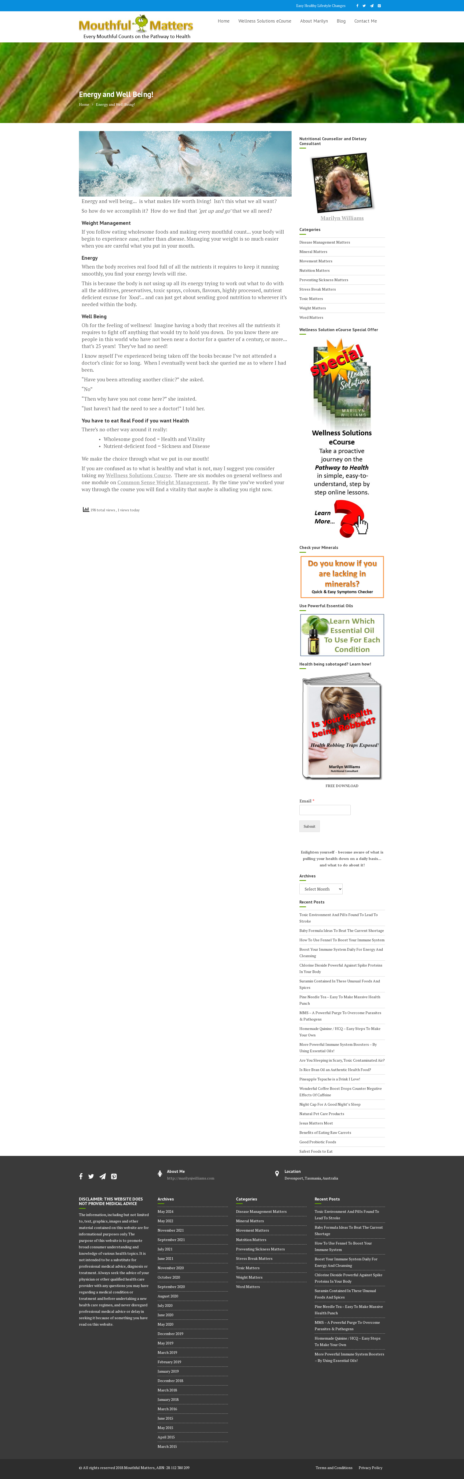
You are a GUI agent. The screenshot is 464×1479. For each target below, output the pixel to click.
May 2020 (165, 1324)
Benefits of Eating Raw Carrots (325, 1132)
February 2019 (169, 1361)
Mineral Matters (313, 251)
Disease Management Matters (324, 242)
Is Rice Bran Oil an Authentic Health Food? (335, 1069)
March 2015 (167, 1446)
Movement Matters (315, 260)
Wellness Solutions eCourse (264, 21)
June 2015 (165, 1418)
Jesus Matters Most (316, 1123)
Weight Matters (312, 307)
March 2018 (167, 1390)
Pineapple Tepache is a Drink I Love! (329, 1079)
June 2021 (165, 1258)
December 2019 (170, 1333)
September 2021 (171, 1239)
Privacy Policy (370, 1467)
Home (224, 21)
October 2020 (169, 1277)
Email (306, 801)
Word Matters (311, 317)
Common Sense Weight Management (163, 482)
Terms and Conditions (334, 1467)
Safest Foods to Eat (316, 1151)
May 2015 (165, 1427)
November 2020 (171, 1267)
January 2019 (168, 1371)
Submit (310, 826)
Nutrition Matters (314, 270)
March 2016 (167, 1408)
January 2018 (168, 1399)
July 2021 (165, 1249)
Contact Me (365, 21)
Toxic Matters (311, 298)
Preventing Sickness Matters (323, 279)
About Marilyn (314, 21)
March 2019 (167, 1352)
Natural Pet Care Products (321, 1113)
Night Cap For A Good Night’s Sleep (330, 1104)
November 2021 (171, 1230)
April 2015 (166, 1437)
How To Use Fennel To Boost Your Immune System (342, 939)
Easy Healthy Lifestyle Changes (321, 5)
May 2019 (165, 1343)
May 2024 (165, 1211)
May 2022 (165, 1220)
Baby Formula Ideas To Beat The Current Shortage (341, 930)
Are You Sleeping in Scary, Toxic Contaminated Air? (342, 1060)
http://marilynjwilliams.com (190, 1178)
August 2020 (168, 1296)
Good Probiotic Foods (317, 1141)
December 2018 (170, 1380)
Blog (341, 21)
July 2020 (165, 1305)
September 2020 (171, 1286)
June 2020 (165, 1314)
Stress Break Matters (317, 289)
